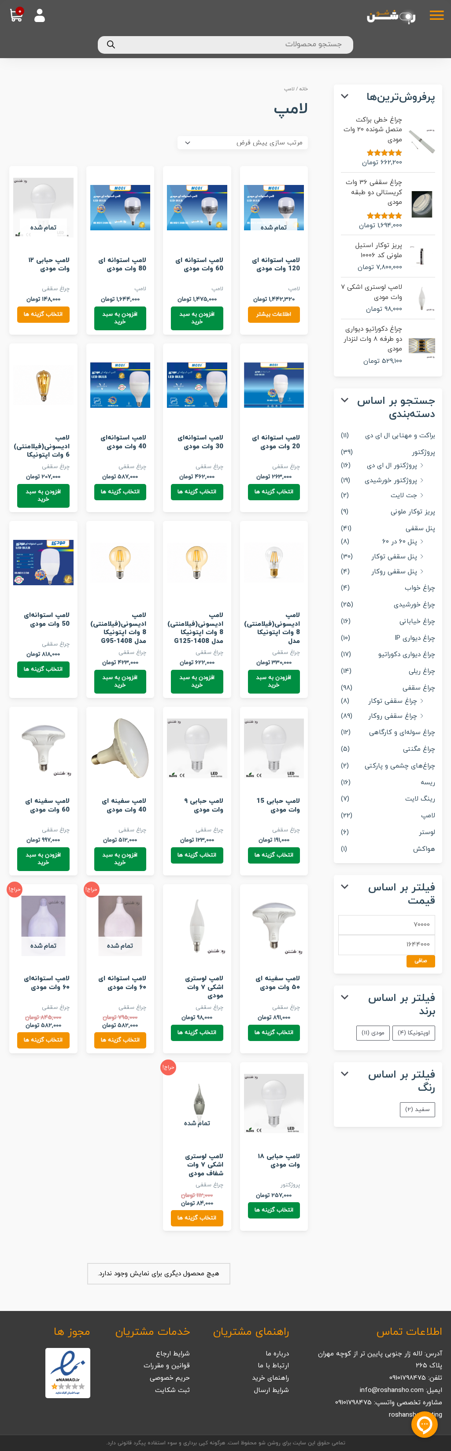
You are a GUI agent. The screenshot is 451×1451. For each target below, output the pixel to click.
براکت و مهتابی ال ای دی (400, 435)
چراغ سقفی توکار (392, 701)
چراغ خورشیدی (414, 604)
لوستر (427, 832)
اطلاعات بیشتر (273, 314)
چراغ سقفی (419, 688)
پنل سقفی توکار (394, 556)
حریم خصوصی (170, 1378)
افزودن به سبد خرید (197, 318)
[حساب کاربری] (36, 10)
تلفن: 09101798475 (415, 1378)
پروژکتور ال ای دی (392, 465)
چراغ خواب (420, 588)
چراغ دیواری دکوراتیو (406, 654)
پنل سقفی (420, 528)
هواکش (424, 849)
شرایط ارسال (271, 1390)
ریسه (428, 782)
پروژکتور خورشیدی (391, 480)
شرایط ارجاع (173, 1354)
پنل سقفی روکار (394, 571)
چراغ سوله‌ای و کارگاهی (402, 732)
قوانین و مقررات (167, 1365)
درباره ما (277, 1354)
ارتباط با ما (273, 1365)
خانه (303, 88)
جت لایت (404, 495)
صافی (420, 960)
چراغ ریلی (422, 671)
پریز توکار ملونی (413, 512)
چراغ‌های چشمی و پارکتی (400, 766)
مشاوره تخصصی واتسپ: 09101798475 (388, 1402)
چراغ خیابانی (417, 621)
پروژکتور (423, 452)
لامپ (428, 815)
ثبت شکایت (172, 1390)
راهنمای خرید (270, 1378)
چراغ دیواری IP (415, 638)
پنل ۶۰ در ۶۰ (399, 541)
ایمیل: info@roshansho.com (401, 1390)
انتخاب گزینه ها (43, 314)
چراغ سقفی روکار (392, 716)
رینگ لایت (420, 799)
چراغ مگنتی (419, 749)
